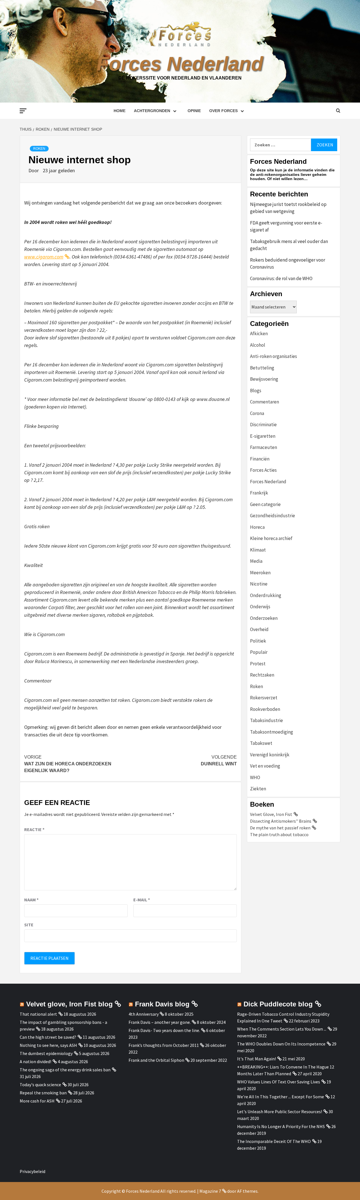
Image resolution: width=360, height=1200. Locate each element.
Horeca (257, 527)
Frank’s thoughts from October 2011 (164, 1045)
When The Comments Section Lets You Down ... (281, 1029)
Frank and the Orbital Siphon (156, 1060)
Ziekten (258, 789)
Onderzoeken (264, 618)
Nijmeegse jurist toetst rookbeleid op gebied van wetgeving (288, 208)
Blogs (255, 390)
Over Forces (223, 110)
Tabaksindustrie (266, 720)
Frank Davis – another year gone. (160, 1022)
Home (119, 110)
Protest (258, 664)
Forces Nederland (180, 64)
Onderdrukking (265, 595)
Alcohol (257, 345)
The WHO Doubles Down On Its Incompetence (281, 1044)
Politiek (258, 641)
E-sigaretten (262, 436)
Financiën (259, 459)
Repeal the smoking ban (43, 1092)
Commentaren (264, 402)
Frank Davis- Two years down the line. (164, 1030)
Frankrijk (259, 493)
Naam (31, 899)
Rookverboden (265, 709)
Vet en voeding (265, 766)
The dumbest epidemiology (46, 1053)
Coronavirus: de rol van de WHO (281, 278)
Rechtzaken (262, 675)
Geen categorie (265, 504)
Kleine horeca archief (271, 538)
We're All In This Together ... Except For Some (280, 1096)
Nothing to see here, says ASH (48, 1045)
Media (256, 561)
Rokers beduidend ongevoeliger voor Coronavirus (287, 263)
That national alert (38, 1014)
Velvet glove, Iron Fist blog (69, 1004)
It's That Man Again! (256, 1058)
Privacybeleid (32, 1171)
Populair (258, 652)
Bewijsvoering (264, 379)
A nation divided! (35, 1061)
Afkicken (259, 333)
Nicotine (258, 584)
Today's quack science (40, 1084)
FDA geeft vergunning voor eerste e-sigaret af (286, 226)
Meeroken (260, 573)
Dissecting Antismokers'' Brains (280, 821)
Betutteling (262, 368)
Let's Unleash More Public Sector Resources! (279, 1111)
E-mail (141, 899)
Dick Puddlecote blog (278, 1004)
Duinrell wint (219, 760)
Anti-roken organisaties (273, 356)
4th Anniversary (144, 1014)
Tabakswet (261, 743)
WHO (255, 777)
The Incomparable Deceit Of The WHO (274, 1141)
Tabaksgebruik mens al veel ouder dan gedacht (289, 245)
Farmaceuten (263, 447)
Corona (257, 413)
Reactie (34, 829)
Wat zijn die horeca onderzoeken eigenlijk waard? (67, 764)
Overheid (259, 629)
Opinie (194, 110)
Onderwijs (260, 607)
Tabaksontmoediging (271, 732)
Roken (39, 149)
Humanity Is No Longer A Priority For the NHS (281, 1126)
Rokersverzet (263, 698)
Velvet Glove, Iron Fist (271, 814)
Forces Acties (263, 470)
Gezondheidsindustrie (272, 515)
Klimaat (258, 550)
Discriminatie (263, 424)
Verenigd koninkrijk (269, 755)
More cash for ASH (37, 1101)
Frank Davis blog (162, 1004)
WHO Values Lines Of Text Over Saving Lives (278, 1082)
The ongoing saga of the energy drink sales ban (65, 1069)
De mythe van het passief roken (280, 828)
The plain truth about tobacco (279, 834)
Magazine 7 (210, 1191)
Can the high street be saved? (48, 1037)
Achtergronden (152, 110)
